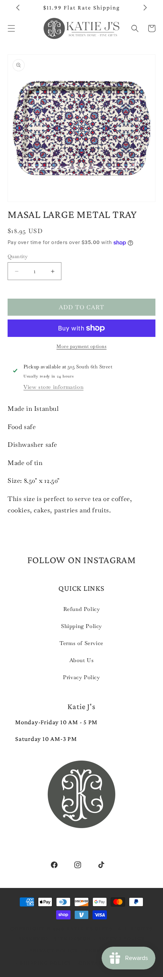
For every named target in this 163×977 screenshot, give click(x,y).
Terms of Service (81, 643)
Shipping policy (46, 963)
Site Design (72, 939)
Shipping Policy (81, 626)
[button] (135, 28)
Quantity (18, 256)
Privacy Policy (81, 677)
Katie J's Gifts (89, 929)
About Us (81, 660)
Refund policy (121, 939)
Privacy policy (53, 951)
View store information (53, 387)
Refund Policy (81, 609)
